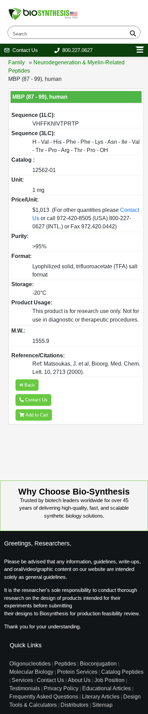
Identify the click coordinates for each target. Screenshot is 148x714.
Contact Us (35, 399)
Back (29, 385)
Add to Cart (36, 415)
